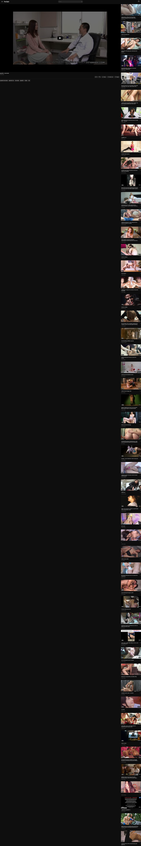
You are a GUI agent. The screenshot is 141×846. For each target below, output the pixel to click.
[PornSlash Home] (6, 2)
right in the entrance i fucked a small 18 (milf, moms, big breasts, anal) (129, 509)
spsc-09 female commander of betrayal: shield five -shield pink (128, 69)
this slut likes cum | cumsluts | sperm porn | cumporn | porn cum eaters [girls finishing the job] (129, 324)
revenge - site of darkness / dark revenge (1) (129, 458)
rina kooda (17, 80)
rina (29, 80)
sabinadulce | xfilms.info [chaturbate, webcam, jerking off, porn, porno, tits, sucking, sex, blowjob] (128, 18)
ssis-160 (123, 709)
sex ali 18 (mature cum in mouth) (127, 660)
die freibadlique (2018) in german (127, 340)
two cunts (123, 526)
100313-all (123, 492)
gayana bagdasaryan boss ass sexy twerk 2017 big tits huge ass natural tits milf (129, 408)
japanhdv (21, 80)
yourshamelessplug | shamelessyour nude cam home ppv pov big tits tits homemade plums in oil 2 (129, 442)
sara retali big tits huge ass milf (127, 592)
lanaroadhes (123, 273)
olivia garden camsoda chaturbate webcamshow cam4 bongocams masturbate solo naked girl (129, 240)
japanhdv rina (11, 80)
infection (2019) (124, 307)
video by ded (123, 743)
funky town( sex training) (126, 424)
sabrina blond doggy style (126, 391)
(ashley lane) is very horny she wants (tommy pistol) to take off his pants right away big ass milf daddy (129, 778)
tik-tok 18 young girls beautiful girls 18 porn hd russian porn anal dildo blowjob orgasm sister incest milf (129, 188)
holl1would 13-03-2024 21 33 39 (127, 374)
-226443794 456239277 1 (125, 809)
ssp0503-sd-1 (123, 137)
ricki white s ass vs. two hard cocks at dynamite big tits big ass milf (128, 726)
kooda (26, 80)
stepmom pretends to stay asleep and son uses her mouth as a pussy (129, 223)
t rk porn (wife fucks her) (126, 609)
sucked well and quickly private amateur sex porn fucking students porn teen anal (129, 103)
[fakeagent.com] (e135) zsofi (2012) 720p (129, 676)
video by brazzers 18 (125, 34)
